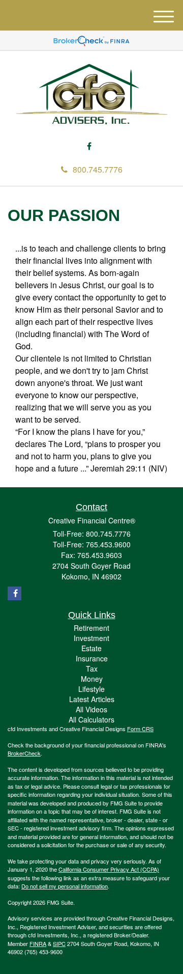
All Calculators (91, 719)
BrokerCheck (24, 753)
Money (92, 679)
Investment (91, 638)
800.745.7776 (98, 169)
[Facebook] (89, 146)
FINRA (37, 943)
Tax (92, 668)
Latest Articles (91, 699)
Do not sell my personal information (64, 886)
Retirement (91, 628)
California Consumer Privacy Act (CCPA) (108, 869)
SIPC (59, 943)
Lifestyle (91, 689)
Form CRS (140, 729)
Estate (91, 648)
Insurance (92, 658)
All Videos (91, 709)
